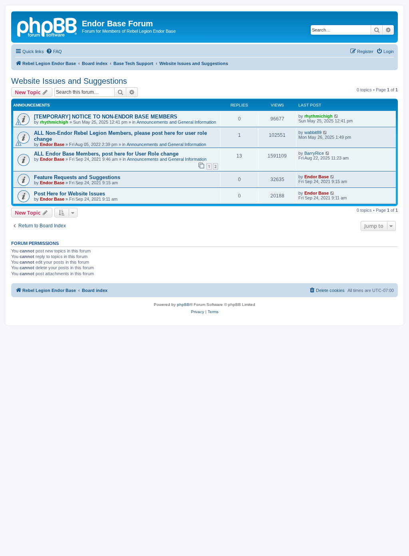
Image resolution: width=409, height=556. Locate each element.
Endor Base (52, 144)
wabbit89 (313, 132)
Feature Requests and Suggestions (77, 177)
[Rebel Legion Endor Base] (47, 26)
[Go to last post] (336, 116)
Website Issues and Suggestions (69, 81)
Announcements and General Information (176, 122)
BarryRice (314, 153)
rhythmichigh (54, 122)
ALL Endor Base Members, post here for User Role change (106, 154)
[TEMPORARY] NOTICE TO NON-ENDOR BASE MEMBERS (105, 117)
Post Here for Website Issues (69, 194)
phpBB (183, 304)
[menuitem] (54, 51)
